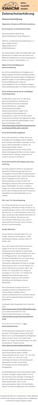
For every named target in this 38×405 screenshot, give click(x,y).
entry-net (33, 398)
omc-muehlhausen (25, 5)
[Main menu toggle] (34, 6)
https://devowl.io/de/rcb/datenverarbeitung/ (17, 345)
